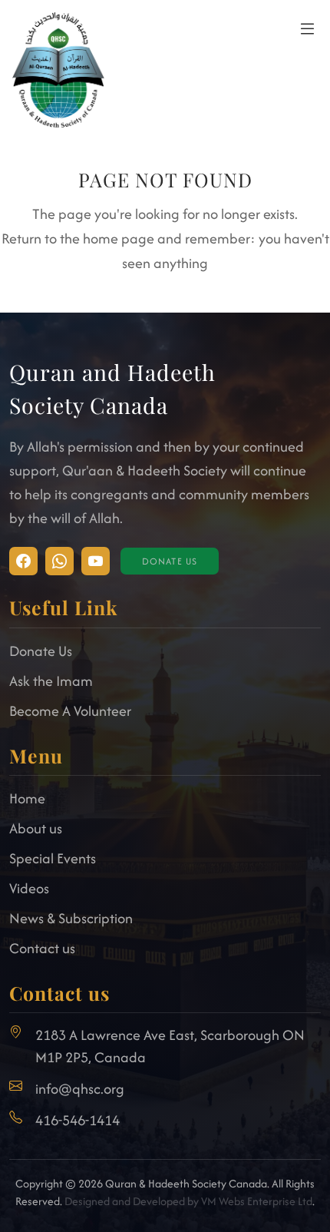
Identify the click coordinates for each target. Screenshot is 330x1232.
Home (27, 798)
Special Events (52, 858)
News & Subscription (71, 918)
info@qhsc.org (79, 1088)
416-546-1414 (77, 1120)
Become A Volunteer (70, 710)
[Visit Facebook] (59, 561)
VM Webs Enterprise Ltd (256, 1201)
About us (35, 828)
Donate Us (170, 561)
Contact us (42, 948)
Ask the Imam (51, 681)
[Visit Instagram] (23, 561)
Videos (29, 888)
